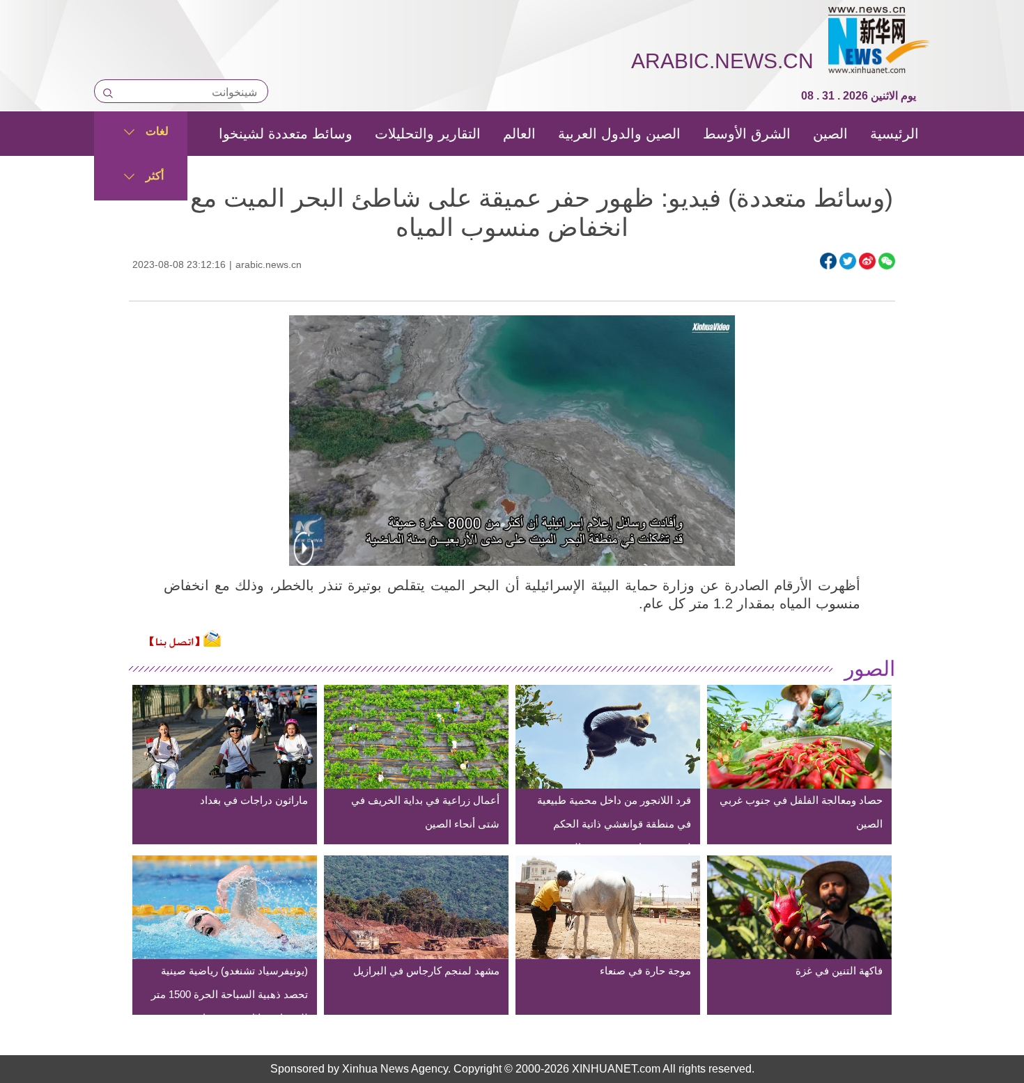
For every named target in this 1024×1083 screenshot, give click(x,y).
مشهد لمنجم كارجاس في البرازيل (426, 971)
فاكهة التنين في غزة (839, 971)
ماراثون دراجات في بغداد (254, 800)
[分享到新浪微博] (867, 261)
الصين (830, 133)
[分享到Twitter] (847, 261)
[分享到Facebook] (828, 261)
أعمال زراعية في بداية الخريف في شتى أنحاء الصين (425, 812)
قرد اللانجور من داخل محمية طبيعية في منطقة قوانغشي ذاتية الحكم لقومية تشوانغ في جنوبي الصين (614, 823)
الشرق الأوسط (747, 133)
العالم (519, 133)
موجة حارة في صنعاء (645, 971)
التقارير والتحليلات (428, 133)
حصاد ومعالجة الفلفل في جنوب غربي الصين (801, 812)
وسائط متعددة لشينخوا (285, 133)
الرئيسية (894, 133)
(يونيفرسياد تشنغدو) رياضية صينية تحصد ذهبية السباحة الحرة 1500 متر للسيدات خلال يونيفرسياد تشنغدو (229, 994)
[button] (303, 557)
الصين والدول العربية (619, 133)
